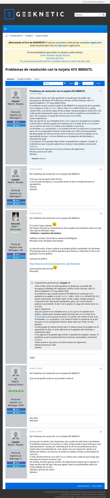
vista (43, 128)
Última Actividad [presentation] (24, 79)
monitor (52, 108)
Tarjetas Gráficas (41, 36)
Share (17, 122)
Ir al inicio (97, 486)
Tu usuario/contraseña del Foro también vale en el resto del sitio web (55, 61)
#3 (101, 213)
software (33, 146)
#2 (101, 169)
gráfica (68, 121)
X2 (15, 379)
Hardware (29, 36)
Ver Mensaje (69, 283)
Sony (71, 108)
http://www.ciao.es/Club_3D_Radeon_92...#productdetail (55, 264)
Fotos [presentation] (36, 79)
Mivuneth (15, 223)
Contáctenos (83, 486)
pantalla (90, 123)
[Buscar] (103, 15)
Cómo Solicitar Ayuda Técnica (55, 55)
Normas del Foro (55, 58)
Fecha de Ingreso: (15, 113)
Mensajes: (15, 117)
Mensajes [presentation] (10, 79)
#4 (101, 369)
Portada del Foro (16, 36)
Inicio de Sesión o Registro (93, 2)
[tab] (10, 79)
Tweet (17, 125)
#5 (101, 432)
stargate (15, 101)
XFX (92, 100)
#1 (101, 91)
